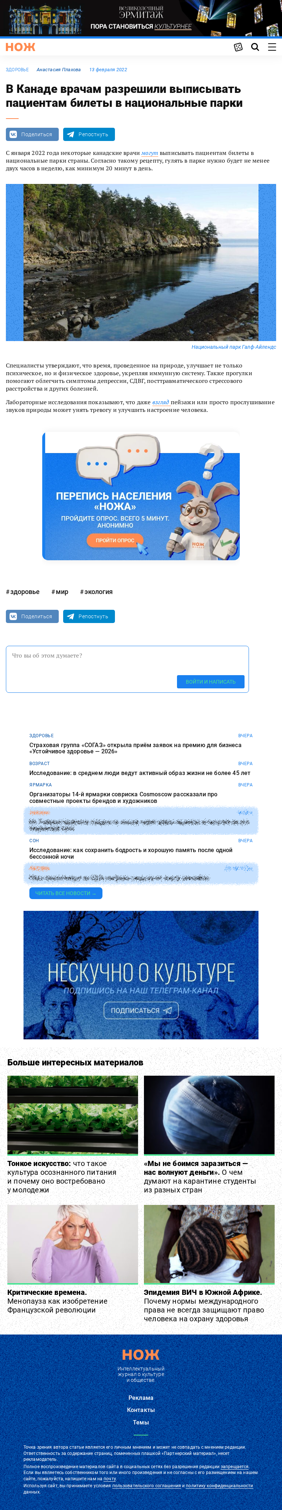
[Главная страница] (20, 47)
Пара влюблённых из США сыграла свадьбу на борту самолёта (119, 878)
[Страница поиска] (255, 47)
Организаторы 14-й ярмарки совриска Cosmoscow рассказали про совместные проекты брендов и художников (123, 797)
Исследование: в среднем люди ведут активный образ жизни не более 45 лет (139, 773)
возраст (39, 763)
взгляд (161, 402)
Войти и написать (211, 682)
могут (149, 152)
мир (62, 591)
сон (34, 840)
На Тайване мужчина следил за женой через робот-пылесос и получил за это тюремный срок (139, 825)
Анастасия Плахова (59, 69)
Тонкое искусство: (62, 1176)
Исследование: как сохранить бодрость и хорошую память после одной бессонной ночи (130, 853)
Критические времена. (57, 1301)
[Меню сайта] (272, 47)
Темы (141, 1422)
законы (39, 812)
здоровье (17, 69)
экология (98, 591)
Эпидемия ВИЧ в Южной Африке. (204, 1305)
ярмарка (40, 784)
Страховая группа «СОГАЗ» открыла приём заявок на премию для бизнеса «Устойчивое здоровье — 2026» (135, 748)
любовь (39, 868)
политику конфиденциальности (219, 1485)
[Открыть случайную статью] (238, 47)
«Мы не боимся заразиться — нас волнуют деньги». (200, 1176)
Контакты (141, 1409)
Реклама (141, 1397)
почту (110, 1478)
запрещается (235, 1466)
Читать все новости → (66, 893)
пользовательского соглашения (146, 1485)
